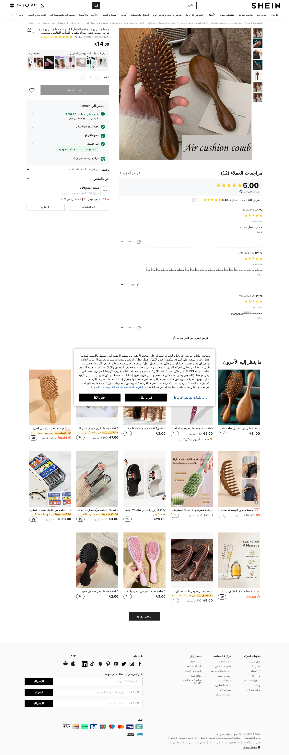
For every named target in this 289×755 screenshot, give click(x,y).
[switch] (195, 200)
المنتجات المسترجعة (221, 671)
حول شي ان (254, 661)
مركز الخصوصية (252, 738)
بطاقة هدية (196, 675)
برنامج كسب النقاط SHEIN (192, 681)
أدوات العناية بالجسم (198, 23)
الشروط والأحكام (252, 742)
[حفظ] (32, 90)
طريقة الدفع (196, 661)
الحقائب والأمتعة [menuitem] (37, 14)
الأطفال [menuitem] (211, 14)
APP (73, 656)
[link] (34, 5)
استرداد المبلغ (224, 675)
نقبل (140, 720)
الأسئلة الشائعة (194, 666)
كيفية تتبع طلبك (223, 694)
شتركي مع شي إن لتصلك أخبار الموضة (124, 674)
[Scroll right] (11, 15)
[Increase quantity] (82, 77)
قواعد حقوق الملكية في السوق (224, 742)
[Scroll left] (16, 15)
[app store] (73, 665)
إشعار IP (201, 742)
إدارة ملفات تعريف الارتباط (184, 738)
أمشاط (181, 23)
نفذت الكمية (74, 90)
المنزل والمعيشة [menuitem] (140, 14)
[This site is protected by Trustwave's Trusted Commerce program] (140, 734)
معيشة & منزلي (236, 23)
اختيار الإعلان (178, 742)
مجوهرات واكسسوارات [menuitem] (62, 14)
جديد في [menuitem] (261, 14)
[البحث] (96, 5)
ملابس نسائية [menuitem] (245, 14)
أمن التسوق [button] (92, 144)
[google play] (65, 665)
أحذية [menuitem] (124, 14)
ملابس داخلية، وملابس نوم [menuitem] (167, 14)
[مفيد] (138, 241)
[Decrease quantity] (97, 77)
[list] (111, 664)
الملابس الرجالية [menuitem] (194, 14)
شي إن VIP (225, 690)
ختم (191, 742)
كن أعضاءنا (255, 671)
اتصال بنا (256, 666)
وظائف (257, 685)
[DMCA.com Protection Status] (130, 734)
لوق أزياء (256, 675)
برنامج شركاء (253, 690)
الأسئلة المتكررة (223, 685)
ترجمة (259, 232)
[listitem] (102, 62)
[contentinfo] (84, 726)
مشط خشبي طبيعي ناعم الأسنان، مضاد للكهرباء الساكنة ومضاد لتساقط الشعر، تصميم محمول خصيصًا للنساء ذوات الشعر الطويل (192, 591)
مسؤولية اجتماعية (251, 680)
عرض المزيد (145, 616)
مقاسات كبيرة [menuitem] (227, 14)
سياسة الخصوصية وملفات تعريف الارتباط (221, 738)
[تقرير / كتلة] (121, 241)
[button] (18, 5)
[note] (196, 439)
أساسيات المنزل (218, 23)
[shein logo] (266, 5)
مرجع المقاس (224, 680)
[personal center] (42, 5)
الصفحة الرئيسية (254, 23)
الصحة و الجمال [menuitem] (109, 14)
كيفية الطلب (225, 661)
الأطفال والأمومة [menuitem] (88, 14)
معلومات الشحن (223, 666)
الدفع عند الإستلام (193, 671)
